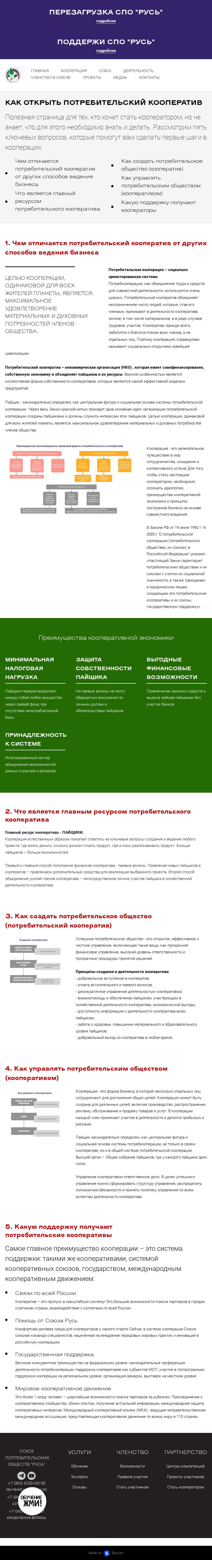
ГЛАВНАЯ (40, 71)
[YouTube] (31, 1476)
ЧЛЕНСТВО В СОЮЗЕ (51, 78)
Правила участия (132, 1476)
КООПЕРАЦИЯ (74, 71)
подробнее (106, 21)
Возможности (132, 1466)
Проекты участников (185, 1476)
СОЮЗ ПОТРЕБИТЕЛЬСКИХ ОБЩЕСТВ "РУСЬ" (28, 1458)
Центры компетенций (185, 1466)
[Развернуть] (32, 1501)
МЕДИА (120, 78)
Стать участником (132, 1487)
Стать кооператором (185, 1487)
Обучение (79, 1466)
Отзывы (79, 1487)
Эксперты (79, 1476)
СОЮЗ (105, 71)
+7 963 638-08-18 (26, 1484)
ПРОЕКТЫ (92, 78)
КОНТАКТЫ (149, 78)
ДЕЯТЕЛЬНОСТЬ (138, 71)
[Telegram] (21, 1476)
